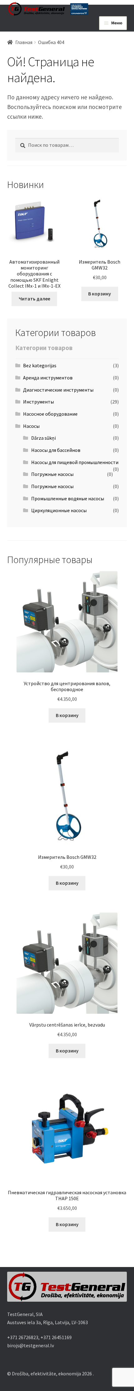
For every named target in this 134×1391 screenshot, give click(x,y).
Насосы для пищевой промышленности (74, 462)
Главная (23, 42)
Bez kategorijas (39, 365)
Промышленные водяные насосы (67, 498)
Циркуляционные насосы (59, 510)
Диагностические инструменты (58, 390)
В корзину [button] (99, 293)
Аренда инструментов (48, 377)
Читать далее (34, 298)
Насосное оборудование (50, 414)
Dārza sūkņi (43, 438)
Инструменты (38, 401)
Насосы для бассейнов (55, 450)
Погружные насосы (52, 474)
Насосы (31, 426)
